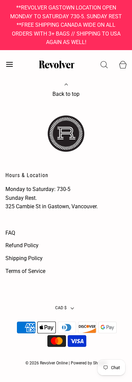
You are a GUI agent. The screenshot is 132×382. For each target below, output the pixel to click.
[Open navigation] (9, 64)
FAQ (10, 233)
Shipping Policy (24, 258)
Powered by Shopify (89, 363)
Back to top (66, 94)
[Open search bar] (104, 64)
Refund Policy (22, 245)
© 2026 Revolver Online (46, 363)
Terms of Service (25, 271)
